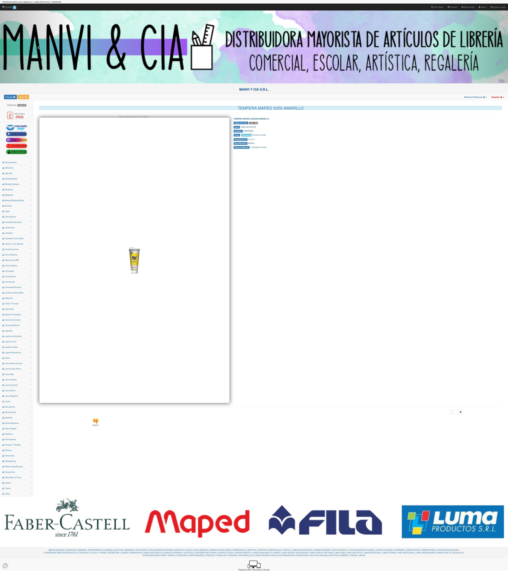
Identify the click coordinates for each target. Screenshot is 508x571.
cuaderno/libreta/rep (14, 292)
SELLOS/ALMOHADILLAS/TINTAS (324, 555)
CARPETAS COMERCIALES (269, 550)
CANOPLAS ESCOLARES (220, 550)
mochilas (8, 417)
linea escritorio (11, 385)
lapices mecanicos (12, 352)
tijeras (7, 488)
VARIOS (362, 555)
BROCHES (179, 550)
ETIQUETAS (83, 552)
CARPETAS (251, 550)
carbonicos (9, 227)
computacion (10, 276)
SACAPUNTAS (302, 555)
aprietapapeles (10, 178)
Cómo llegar (438, 7)
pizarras (8, 450)
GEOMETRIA (113, 552)
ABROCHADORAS (56, 550)
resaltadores (10, 461)
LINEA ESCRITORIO (372, 552)
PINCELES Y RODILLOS (216, 555)
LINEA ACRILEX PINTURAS (321, 552)
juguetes (8, 330)
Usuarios (495, 97)
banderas (8, 189)
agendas (8, 173)
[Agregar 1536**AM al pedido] (460, 412)
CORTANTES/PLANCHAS (447, 550)
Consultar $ (246, 135)
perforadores (10, 439)
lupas (7, 401)
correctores (9, 281)
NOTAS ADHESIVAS (151, 555)
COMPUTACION (412, 550)
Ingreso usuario (499, 7)
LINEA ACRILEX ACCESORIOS (295, 552)
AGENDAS (82, 550)
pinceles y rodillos (12, 444)
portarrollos (9, 455)
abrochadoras (10, 162)
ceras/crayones (11, 249)
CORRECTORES (428, 550)
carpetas (8, 233)
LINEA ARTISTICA (354, 552)
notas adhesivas (11, 423)
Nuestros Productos (473, 97)
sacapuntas (9, 472)
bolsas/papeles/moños (14, 200)
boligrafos (8, 195)
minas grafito (10, 412)
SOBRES (344, 555)
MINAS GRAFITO (444, 552)
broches (8, 205)
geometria (9, 309)
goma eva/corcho (12, 319)
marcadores (9, 406)
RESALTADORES (262, 555)
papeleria (8, 434)
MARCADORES (429, 552)
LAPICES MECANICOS (262, 552)
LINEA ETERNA (389, 552)
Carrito (9, 7)
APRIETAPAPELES (96, 550)
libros (7, 358)
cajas (7, 211)
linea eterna (10, 390)
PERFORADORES (196, 555)
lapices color (10, 341)
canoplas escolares (13, 222)
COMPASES (399, 550)
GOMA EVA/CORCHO (152, 552)
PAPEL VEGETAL (168, 555)
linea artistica (10, 379)
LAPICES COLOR (225, 552)
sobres (7, 482)
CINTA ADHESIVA (339, 550)
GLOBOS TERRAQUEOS (131, 552)
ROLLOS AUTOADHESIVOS (283, 555)
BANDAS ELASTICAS (114, 550)
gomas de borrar (12, 325)
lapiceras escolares (13, 336)
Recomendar (469, 7)
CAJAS (188, 550)
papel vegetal (10, 428)
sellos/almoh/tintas (12, 477)
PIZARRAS (232, 555)
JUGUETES (188, 552)
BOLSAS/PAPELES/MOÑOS (161, 550)
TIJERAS (353, 555)
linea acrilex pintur (12, 368)
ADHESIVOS (70, 550)
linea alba (9, 374)
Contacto (453, 7)
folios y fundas (11, 303)
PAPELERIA (182, 555)
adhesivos (8, 167)
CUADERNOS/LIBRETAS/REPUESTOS (60, 552)
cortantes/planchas (12, 287)
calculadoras (10, 216)
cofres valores (10, 265)
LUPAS (418, 552)
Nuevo (483, 7)
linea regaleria (11, 396)
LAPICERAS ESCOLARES (205, 552)
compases (9, 271)
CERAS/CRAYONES (322, 550)
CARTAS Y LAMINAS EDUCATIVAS (297, 550)
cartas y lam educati (13, 243)
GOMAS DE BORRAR (172, 552)
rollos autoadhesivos (13, 466)
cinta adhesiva (10, 254)
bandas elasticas (11, 184)
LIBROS (276, 552)
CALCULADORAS (200, 550)
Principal (9, 97)
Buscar (22, 97)
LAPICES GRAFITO (242, 552)
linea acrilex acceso (13, 363)
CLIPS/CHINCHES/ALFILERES (361, 550)
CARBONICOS (238, 550)
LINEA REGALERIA (405, 552)
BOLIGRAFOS (142, 550)
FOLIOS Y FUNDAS (98, 552)
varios (7, 493)
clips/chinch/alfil (11, 260)
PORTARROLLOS (246, 555)
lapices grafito (11, 347)
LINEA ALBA (339, 552)
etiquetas (8, 298)
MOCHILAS (458, 552)
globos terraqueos (12, 314)
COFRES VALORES (384, 550)
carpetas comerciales (14, 238)
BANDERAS (130, 550)
